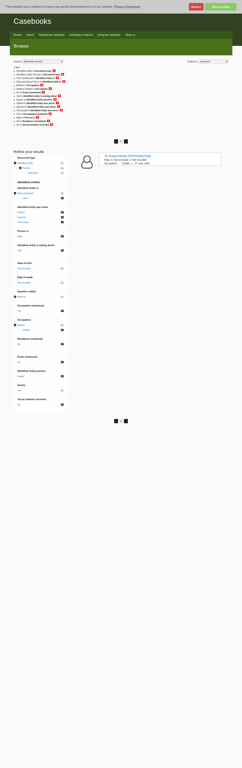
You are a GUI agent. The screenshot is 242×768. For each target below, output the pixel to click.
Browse (18, 34)
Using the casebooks (109, 34)
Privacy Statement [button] (127, 6)
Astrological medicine (81, 34)
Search (30, 34)
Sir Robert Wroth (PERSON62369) (127, 156)
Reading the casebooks (52, 34)
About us (130, 34)
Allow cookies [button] (221, 6)
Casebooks (32, 21)
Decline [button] (196, 6)
